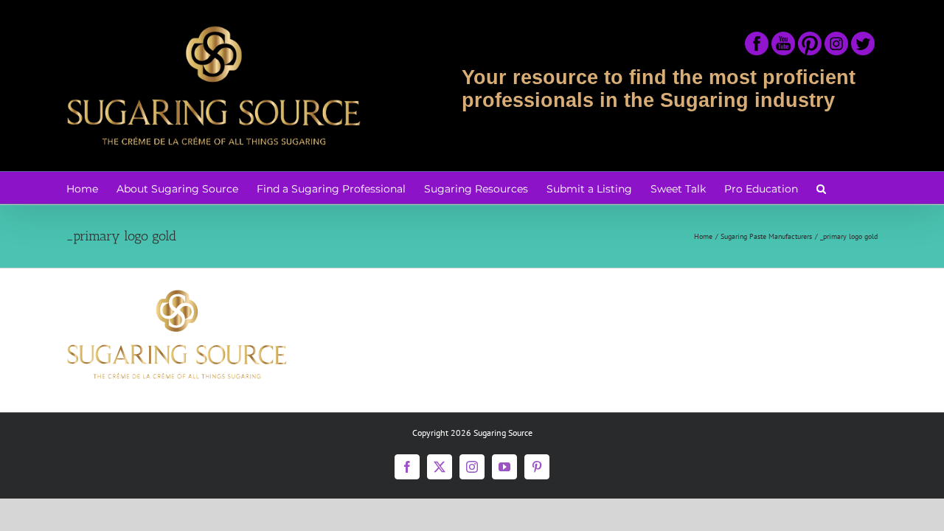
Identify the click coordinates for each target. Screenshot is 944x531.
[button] (821, 188)
